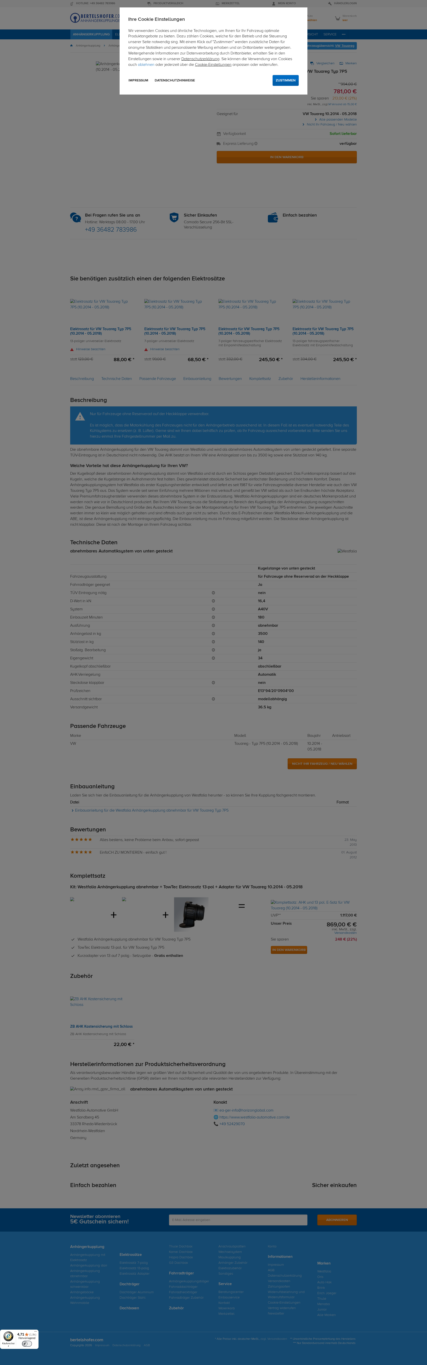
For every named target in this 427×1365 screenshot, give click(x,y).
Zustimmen (286, 80)
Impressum (138, 80)
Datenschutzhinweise (175, 80)
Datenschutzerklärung (200, 59)
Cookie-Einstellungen (213, 65)
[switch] (27, 1344)
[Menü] (36, 1333)
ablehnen (146, 65)
